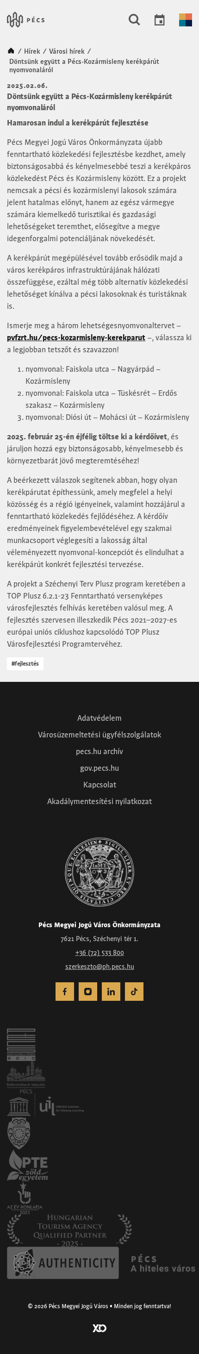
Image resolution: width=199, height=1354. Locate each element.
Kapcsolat (99, 784)
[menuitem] (65, 991)
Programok (159, 20)
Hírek (32, 51)
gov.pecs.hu (99, 768)
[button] (134, 20)
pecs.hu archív (99, 751)
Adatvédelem (99, 718)
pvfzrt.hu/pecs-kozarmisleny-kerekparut (76, 337)
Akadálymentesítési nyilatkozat (99, 801)
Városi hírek (67, 51)
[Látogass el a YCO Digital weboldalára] (99, 1327)
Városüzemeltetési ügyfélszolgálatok (99, 734)
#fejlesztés (25, 663)
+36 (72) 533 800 (99, 952)
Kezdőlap (11, 51)
